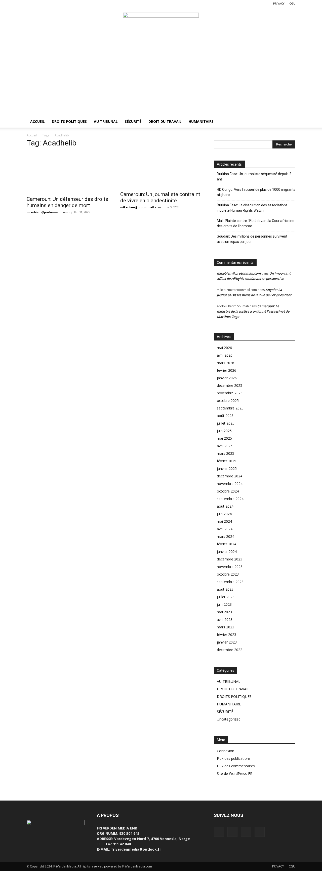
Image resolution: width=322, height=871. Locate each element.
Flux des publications (234, 758)
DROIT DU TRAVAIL (165, 121)
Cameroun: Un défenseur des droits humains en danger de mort (67, 202)
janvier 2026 (227, 377)
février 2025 (226, 461)
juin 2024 (224, 513)
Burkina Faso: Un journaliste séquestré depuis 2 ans (254, 176)
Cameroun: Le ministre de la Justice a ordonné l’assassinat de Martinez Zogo (253, 311)
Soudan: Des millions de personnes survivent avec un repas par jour (252, 239)
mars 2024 (225, 536)
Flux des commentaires (236, 766)
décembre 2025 (229, 385)
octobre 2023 (228, 574)
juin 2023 (224, 604)
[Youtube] (55, 3)
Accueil (32, 135)
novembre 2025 (230, 393)
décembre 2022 (229, 649)
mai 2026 (224, 347)
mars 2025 (225, 453)
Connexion (225, 750)
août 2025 (225, 415)
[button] (289, 122)
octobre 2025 (228, 400)
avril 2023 (224, 619)
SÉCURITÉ (133, 121)
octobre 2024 (228, 491)
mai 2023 (224, 612)
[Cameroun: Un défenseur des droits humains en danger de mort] (67, 173)
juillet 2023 (225, 596)
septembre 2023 (230, 581)
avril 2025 (224, 445)
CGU (292, 3)
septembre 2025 (230, 408)
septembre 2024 (230, 498)
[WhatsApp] (47, 3)
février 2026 (226, 370)
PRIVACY (279, 3)
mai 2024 (224, 521)
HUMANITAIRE (201, 121)
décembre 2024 (229, 476)
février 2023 (226, 634)
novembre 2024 (230, 483)
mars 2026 (225, 362)
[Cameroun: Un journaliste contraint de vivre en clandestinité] (161, 170)
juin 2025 (224, 430)
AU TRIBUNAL (106, 121)
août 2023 (225, 589)
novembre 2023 (230, 566)
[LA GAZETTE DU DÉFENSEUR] (161, 24)
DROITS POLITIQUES (69, 121)
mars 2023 (225, 627)
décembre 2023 (229, 559)
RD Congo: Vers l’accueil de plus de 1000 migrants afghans (256, 192)
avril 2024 (224, 528)
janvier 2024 (227, 551)
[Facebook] (30, 3)
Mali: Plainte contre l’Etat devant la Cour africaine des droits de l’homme (255, 223)
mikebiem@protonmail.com (47, 212)
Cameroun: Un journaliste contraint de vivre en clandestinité (160, 197)
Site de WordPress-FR (234, 773)
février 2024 (226, 544)
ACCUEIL (37, 121)
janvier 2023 (227, 642)
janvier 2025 (227, 468)
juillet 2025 (225, 423)
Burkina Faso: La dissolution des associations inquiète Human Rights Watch (252, 207)
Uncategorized (228, 719)
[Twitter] (39, 3)
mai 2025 (224, 438)
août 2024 (225, 506)
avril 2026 (224, 355)
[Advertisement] (161, 78)
